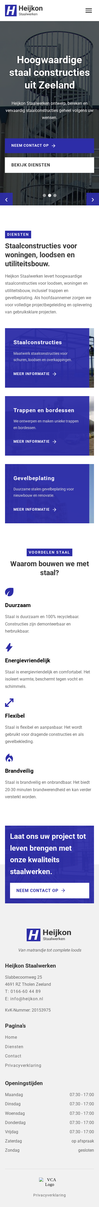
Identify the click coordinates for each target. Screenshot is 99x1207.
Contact (13, 1055)
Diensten (14, 1046)
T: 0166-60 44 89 (23, 991)
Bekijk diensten (30, 164)
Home (11, 1037)
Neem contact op (30, 145)
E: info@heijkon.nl (24, 998)
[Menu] (88, 10)
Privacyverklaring (23, 1065)
